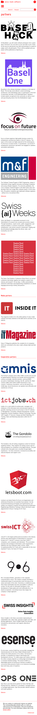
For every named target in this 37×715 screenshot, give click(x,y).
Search (35, 10)
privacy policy (7, 709)
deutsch (10, 9)
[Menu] (2, 6)
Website (3, 53)
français (16, 9)
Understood (31, 712)
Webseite (3, 196)
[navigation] (18, 1)
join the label (34, 2)
